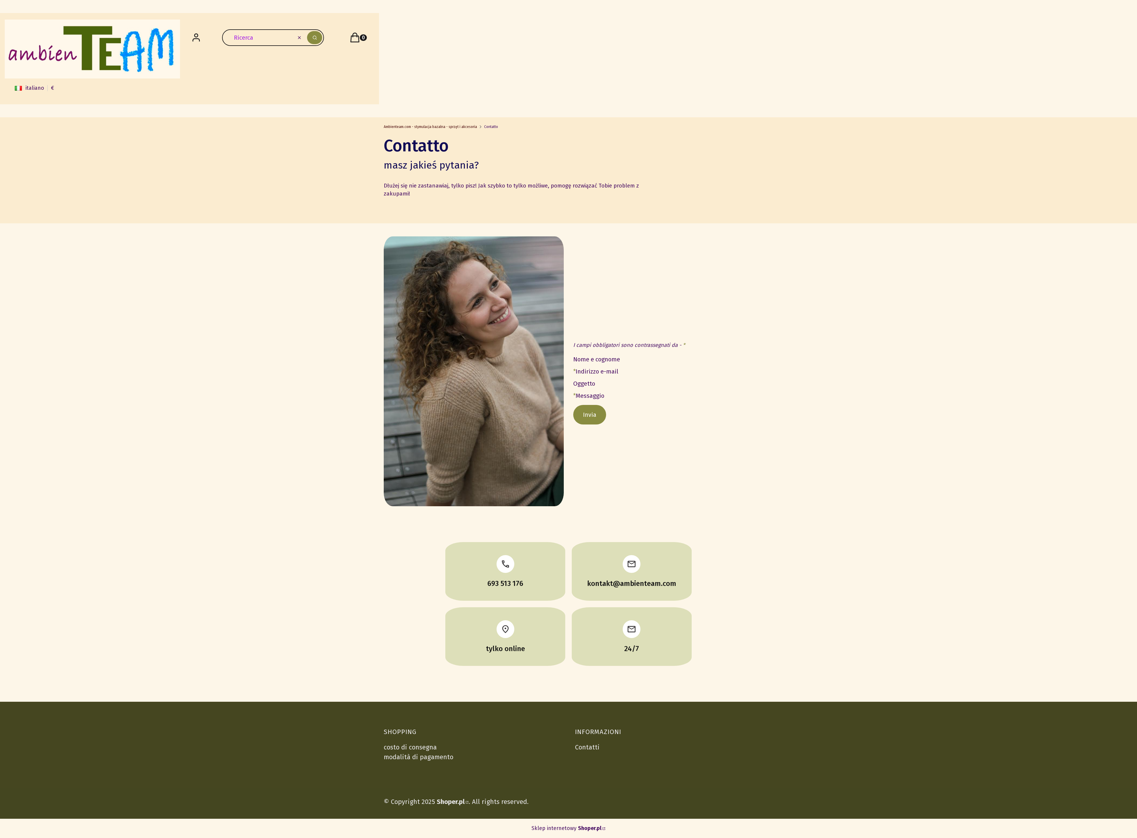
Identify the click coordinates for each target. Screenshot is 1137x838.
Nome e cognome (596, 359)
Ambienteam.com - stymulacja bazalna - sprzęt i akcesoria (430, 127)
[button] (314, 37)
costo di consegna (410, 747)
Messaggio (590, 396)
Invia (589, 414)
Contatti (587, 747)
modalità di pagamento (418, 757)
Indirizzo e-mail (597, 371)
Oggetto (584, 384)
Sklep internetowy (566, 828)
